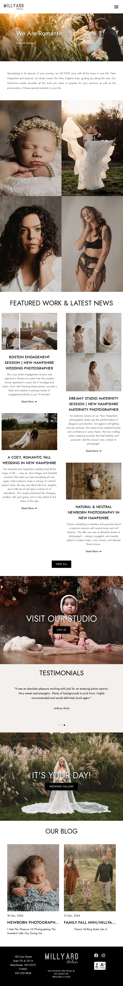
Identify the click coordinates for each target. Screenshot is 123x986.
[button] (116, 6)
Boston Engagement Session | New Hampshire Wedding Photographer (29, 362)
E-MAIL (23, 969)
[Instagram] (103, 955)
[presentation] (12, 712)
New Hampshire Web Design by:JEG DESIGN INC (61, 972)
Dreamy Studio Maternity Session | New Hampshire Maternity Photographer (93, 404)
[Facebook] (96, 955)
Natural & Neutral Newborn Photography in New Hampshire (93, 512)
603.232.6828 (23, 973)
